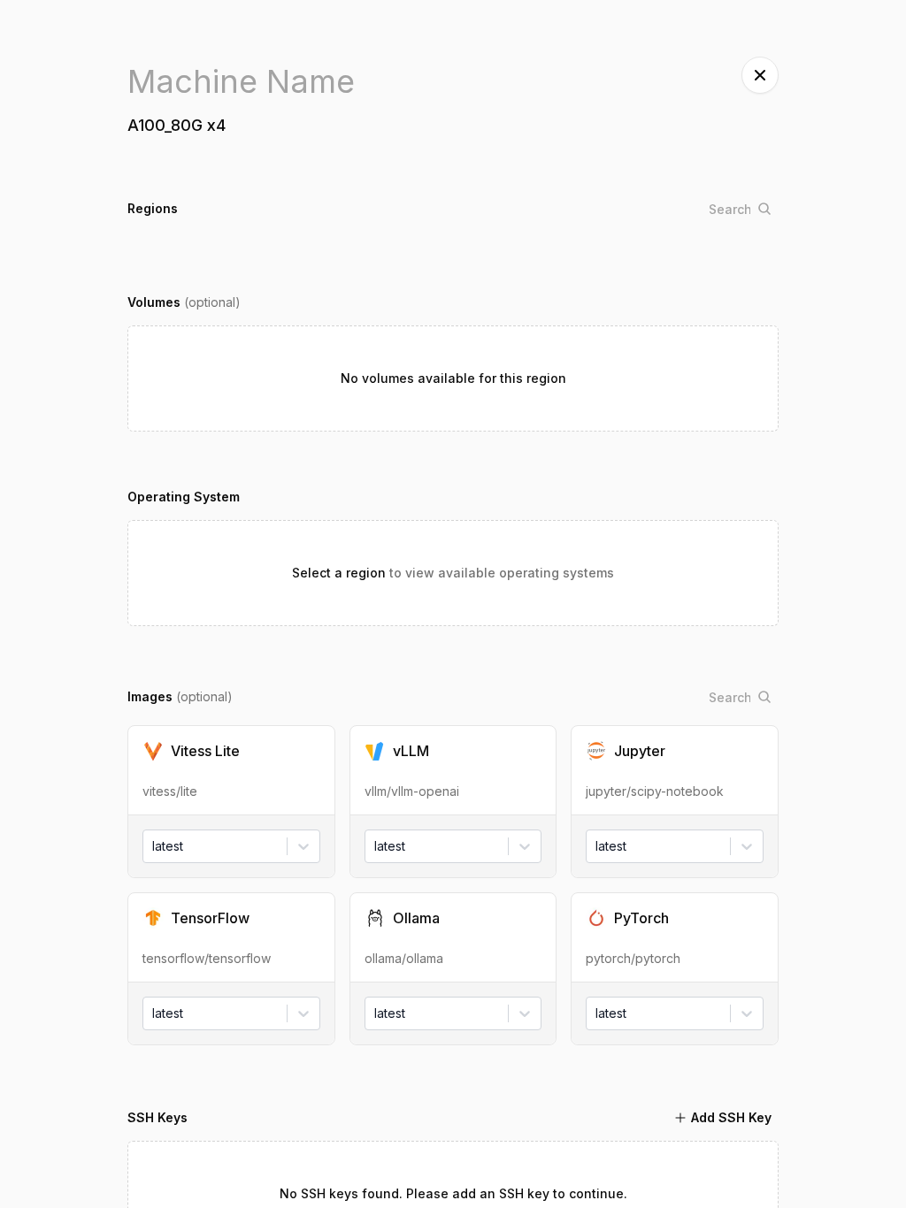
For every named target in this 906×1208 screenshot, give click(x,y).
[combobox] (154, 846)
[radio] (231, 770)
